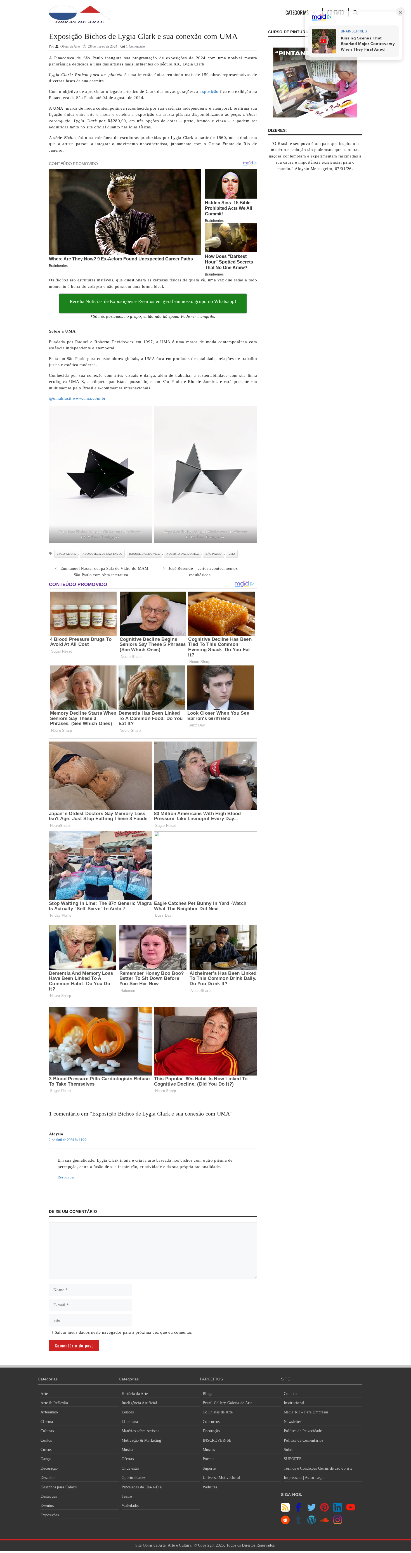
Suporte (209, 1468)
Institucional (294, 1403)
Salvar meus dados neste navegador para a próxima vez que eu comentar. (124, 1332)
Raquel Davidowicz (144, 553)
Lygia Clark (66, 553)
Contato (290, 1394)
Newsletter (292, 1422)
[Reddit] (285, 1523)
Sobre (288, 1450)
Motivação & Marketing (141, 1440)
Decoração (49, 1468)
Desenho (48, 1478)
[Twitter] (311, 1510)
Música (127, 1450)
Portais (208, 1459)
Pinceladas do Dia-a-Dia (142, 1487)
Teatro (127, 1496)
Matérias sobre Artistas (140, 1431)
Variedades (130, 1505)
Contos (46, 1440)
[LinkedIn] (337, 1510)
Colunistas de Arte (218, 1412)
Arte (44, 1394)
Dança (46, 1459)
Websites (210, 1487)
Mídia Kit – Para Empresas (306, 1412)
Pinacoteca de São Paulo (102, 553)
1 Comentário (135, 46)
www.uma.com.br (89, 398)
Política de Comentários (303, 1440)
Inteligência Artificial (139, 1403)
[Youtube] (350, 1510)
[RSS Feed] (285, 1510)
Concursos (211, 1422)
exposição (209, 91)
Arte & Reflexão (54, 1403)
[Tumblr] (298, 1523)
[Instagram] (337, 1523)
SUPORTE (293, 1459)
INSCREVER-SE (217, 1440)
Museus (209, 1450)
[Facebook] (298, 1510)
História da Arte (135, 1394)
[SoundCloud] (324, 1523)
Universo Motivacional (221, 1478)
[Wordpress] (311, 1523)
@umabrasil (60, 398)
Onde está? (131, 1468)
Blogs (207, 1394)
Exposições (50, 1515)
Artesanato (49, 1412)
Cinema (47, 1422)
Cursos (46, 1450)
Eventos (47, 1505)
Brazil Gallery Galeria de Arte (227, 1403)
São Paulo (213, 553)
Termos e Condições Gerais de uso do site (318, 1468)
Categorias (297, 12)
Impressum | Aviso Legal (304, 1478)
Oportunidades (133, 1478)
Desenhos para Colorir (59, 1487)
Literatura (130, 1422)
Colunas (47, 1431)
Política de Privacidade (303, 1431)
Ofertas (128, 1459)
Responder (66, 1177)
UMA (231, 553)
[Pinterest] (324, 1510)
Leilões (128, 1412)
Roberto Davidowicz (182, 553)
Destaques (49, 1496)
